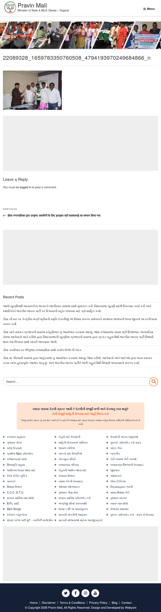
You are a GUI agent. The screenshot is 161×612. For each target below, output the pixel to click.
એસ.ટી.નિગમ (118, 481)
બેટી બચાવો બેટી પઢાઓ (123, 459)
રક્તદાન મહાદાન (16, 437)
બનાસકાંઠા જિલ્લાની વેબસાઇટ (127, 465)
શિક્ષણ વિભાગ (14, 487)
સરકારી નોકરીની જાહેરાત (73, 514)
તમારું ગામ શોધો (119, 503)
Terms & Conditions (72, 602)
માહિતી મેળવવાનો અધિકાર (73, 442)
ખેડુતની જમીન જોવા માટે (72, 470)
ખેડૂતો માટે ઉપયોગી (69, 437)
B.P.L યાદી (13, 503)
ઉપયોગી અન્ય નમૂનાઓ (124, 437)
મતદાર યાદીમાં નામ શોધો (20, 498)
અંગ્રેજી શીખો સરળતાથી (73, 503)
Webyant (130, 607)
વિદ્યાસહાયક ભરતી (121, 487)
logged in (25, 187)
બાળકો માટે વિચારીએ (70, 453)
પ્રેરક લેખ (116, 448)
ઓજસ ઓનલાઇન (69, 487)
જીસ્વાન (115, 470)
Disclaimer (49, 602)
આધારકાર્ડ (116, 476)
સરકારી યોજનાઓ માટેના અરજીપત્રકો (81, 520)
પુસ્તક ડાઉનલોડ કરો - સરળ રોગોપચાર (132, 514)
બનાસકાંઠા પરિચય (69, 465)
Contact (127, 602)
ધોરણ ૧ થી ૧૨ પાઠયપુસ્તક (73, 509)
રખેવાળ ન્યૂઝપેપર (17, 514)
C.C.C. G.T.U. (15, 492)
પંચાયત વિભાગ (67, 476)
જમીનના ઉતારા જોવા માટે (21, 470)
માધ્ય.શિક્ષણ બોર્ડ (119, 492)
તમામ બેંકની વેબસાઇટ (71, 481)
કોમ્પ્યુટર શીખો (67, 459)
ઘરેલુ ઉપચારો (14, 448)
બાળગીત (115, 453)
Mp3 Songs (14, 509)
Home (34, 602)
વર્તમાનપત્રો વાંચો (17, 459)
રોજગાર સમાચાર (119, 509)
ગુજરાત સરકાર (118, 498)
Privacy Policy (98, 602)
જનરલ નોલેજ (67, 448)
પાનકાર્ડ (11, 481)
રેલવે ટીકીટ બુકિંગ (17, 476)
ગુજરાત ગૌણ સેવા (68, 492)
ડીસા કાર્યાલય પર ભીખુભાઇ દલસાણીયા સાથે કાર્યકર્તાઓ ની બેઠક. (42, 350)
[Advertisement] (80, 143)
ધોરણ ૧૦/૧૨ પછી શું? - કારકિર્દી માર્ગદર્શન (30, 520)
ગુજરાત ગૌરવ (14, 442)
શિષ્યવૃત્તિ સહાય (16, 465)
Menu (151, 8)
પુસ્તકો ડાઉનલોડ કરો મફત (125, 442)
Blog (114, 602)
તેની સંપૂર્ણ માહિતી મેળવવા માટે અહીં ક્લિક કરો (80, 414)
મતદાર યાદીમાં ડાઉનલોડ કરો (75, 498)
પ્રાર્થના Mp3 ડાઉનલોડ (20, 453)
